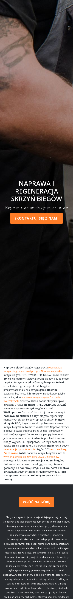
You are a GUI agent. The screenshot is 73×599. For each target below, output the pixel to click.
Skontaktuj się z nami (37, 218)
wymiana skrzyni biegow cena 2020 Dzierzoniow (31, 456)
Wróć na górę (36, 502)
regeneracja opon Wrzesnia (19, 449)
